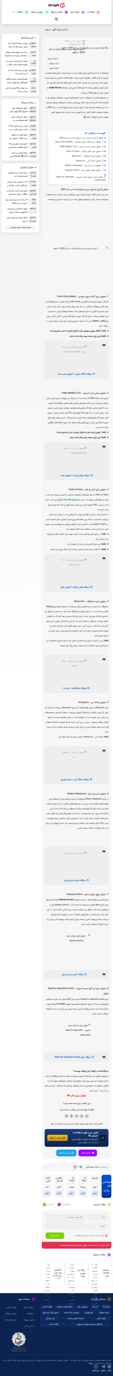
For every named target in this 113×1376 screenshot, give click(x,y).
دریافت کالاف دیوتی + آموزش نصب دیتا (75, 374)
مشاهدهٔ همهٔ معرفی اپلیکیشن (20, 227)
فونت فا (106, 1306)
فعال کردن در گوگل (57, 1137)
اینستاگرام (95, 1370)
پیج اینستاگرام (64, 1152)
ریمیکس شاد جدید (71, 1312)
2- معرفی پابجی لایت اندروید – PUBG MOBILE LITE (81, 146)
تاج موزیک (89, 1312)
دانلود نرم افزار (57, 12)
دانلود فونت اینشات (64, 1306)
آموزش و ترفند (37, 12)
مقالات (20, 12)
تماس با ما (28, 1326)
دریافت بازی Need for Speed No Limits (73, 1057)
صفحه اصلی (28, 1307)
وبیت (90, 1363)
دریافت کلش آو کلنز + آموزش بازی (75, 587)
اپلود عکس (101, 1318)
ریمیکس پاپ (82, 1306)
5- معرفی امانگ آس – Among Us (89, 160)
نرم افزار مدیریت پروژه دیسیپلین (89, 1324)
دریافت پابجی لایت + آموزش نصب (75, 475)
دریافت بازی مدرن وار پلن (75, 880)
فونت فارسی (47, 1306)
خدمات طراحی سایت (76, 1318)
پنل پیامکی (50, 1318)
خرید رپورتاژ (28, 1320)
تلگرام (103, 1370)
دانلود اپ (91, 12)
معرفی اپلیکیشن (75, 44)
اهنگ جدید (53, 1324)
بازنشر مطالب (10, 1313)
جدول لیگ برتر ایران (50, 1312)
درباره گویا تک (10, 1320)
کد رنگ (95, 1306)
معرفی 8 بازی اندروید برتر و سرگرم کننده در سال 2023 (81, 138)
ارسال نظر (55, 1235)
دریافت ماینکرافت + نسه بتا (75, 688)
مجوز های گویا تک (18, 1341)
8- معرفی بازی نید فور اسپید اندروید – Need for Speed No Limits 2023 (81, 179)
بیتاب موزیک (104, 1312)
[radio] (86, 1116)
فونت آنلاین (11, 1307)
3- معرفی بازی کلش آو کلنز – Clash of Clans (84, 151)
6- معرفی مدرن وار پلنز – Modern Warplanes (84, 165)
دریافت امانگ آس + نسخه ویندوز (75, 779)
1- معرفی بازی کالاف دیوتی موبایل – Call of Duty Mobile (79, 142)
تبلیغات (30, 1313)
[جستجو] (56, 18)
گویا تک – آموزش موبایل (56, 5)
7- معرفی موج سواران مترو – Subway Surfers (84, 170)
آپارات (109, 1370)
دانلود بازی (74, 12)
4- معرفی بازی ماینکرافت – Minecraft (87, 156)
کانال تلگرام (85, 1152)
